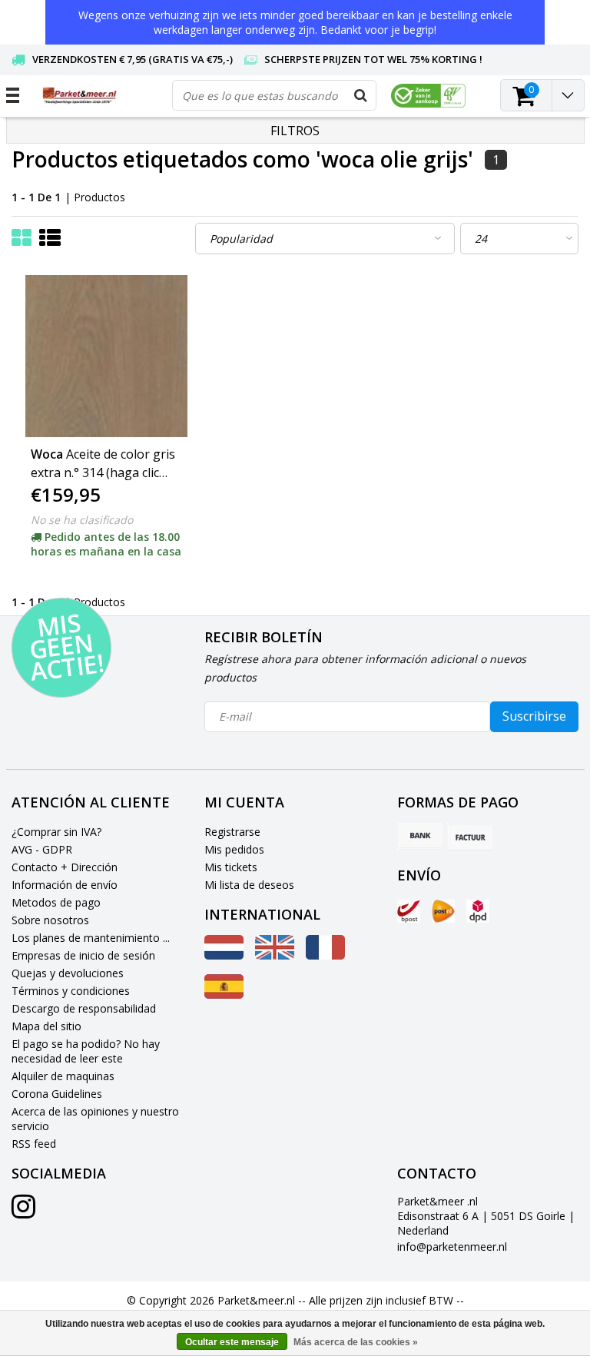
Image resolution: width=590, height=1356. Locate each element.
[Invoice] (470, 836)
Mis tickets (230, 867)
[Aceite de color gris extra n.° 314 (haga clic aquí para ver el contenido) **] (106, 356)
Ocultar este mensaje (232, 1342)
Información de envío (65, 884)
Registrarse (232, 831)
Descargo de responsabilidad (84, 1008)
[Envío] (408, 911)
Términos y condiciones (71, 990)
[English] (274, 955)
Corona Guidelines (57, 1093)
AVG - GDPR (42, 849)
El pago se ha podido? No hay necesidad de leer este (86, 1051)
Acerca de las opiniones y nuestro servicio (95, 1118)
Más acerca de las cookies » (355, 1342)
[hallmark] (428, 96)
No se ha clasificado (82, 519)
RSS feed (34, 1143)
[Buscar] (360, 95)
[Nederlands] (224, 955)
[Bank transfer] (420, 836)
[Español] (224, 994)
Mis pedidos (234, 849)
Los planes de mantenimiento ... (91, 937)
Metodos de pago (56, 902)
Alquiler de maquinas (63, 1076)
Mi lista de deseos (249, 884)
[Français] (325, 955)
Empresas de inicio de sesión (83, 955)
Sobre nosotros (50, 920)
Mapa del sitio (46, 1026)
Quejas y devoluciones (68, 973)
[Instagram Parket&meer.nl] (23, 1212)
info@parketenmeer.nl (452, 1246)
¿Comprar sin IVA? (56, 831)
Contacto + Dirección (65, 867)
